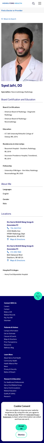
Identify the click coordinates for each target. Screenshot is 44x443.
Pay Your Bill (8, 318)
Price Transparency (10, 342)
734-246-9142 (15, 228)
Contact (6, 309)
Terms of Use (13, 414)
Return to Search (10, 19)
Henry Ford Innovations (12, 388)
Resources (7, 345)
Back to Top (38, 297)
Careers (6, 306)
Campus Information (11, 331)
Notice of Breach (9, 372)
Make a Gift (8, 312)
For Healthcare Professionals (14, 382)
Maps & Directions (17, 239)
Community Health (10, 361)
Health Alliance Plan (11, 363)
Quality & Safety (9, 393)
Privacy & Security (10, 369)
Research (7, 396)
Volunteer (7, 320)
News (6, 366)
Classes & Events (10, 336)
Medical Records (9, 315)
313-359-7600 (15, 252)
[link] (12, 3)
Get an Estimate (9, 333)
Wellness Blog (9, 348)
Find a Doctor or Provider (12, 10)
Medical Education (10, 391)
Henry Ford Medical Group (13, 385)
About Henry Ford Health (12, 358)
